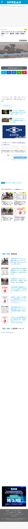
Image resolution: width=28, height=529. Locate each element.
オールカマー (9, 182)
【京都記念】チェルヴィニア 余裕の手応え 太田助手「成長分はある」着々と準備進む (18, 280)
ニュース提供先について (11, 512)
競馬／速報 (6, 254)
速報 (3, 182)
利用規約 (19, 512)
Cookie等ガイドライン (19, 514)
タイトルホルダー (17, 182)
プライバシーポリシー (9, 514)
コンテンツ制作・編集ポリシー (16, 510)
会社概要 (7, 510)
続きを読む (6, 105)
